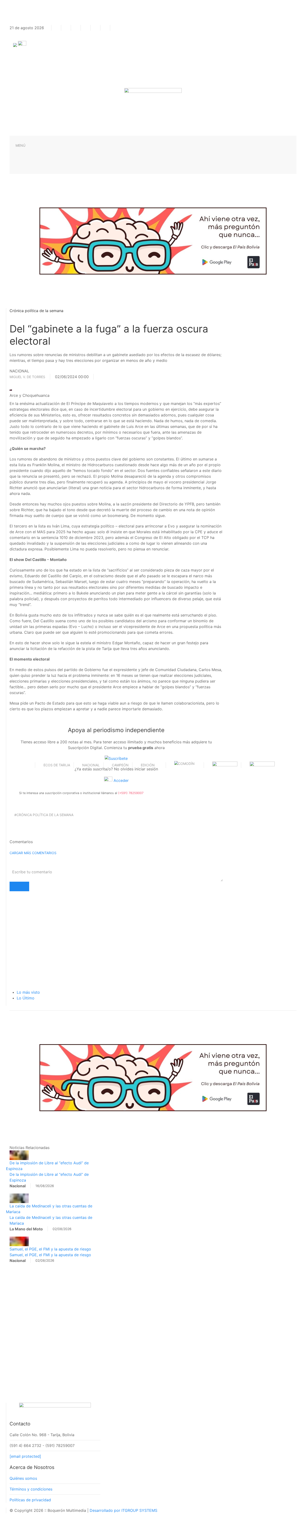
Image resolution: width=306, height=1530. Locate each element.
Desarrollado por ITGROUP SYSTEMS (123, 1510)
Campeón (120, 765)
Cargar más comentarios (33, 853)
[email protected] (25, 1456)
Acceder (120, 780)
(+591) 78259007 (130, 793)
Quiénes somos (23, 1478)
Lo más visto (28, 992)
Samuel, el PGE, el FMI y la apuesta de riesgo (50, 1249)
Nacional (91, 765)
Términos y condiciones (31, 1489)
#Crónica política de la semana (43, 815)
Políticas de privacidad (30, 1499)
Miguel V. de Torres (27, 377)
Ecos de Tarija (57, 765)
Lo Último (25, 998)
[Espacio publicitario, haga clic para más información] (153, 240)
